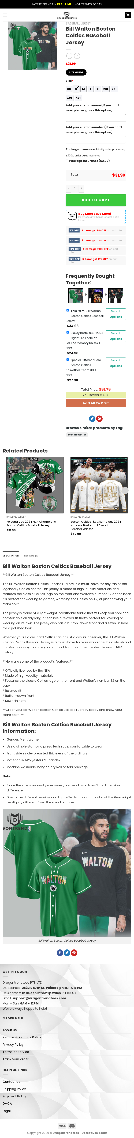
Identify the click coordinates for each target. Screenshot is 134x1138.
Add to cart (96, 199)
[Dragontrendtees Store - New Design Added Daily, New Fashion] (67, 15)
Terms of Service (16, 1052)
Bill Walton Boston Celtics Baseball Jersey (85, 316)
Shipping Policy (14, 1089)
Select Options (116, 314)
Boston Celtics (77, 434)
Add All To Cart (96, 403)
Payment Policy (14, 1096)
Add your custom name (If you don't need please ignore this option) (93, 107)
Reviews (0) (31, 555)
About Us (10, 1030)
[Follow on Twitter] (92, 419)
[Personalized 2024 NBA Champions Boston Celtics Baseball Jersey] (35, 485)
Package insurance (80, 149)
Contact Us (11, 1081)
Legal (7, 1111)
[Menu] (5, 15)
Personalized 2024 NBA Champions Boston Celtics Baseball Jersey (31, 523)
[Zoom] (13, 65)
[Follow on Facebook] (60, 952)
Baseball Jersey (78, 23)
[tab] (11, 555)
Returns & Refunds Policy (22, 1037)
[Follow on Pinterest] (99, 419)
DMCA (7, 1103)
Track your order (16, 1059)
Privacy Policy (13, 1044)
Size (69, 81)
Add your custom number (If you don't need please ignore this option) (94, 129)
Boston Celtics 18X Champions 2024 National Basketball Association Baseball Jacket (95, 525)
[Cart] (128, 15)
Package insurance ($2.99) (89, 161)
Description (11, 555)
